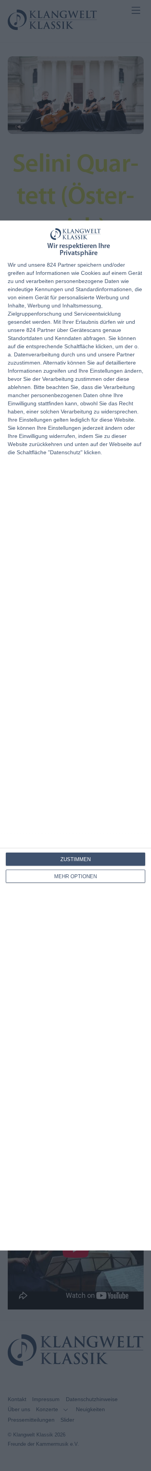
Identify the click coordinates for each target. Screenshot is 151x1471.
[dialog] (75, 735)
